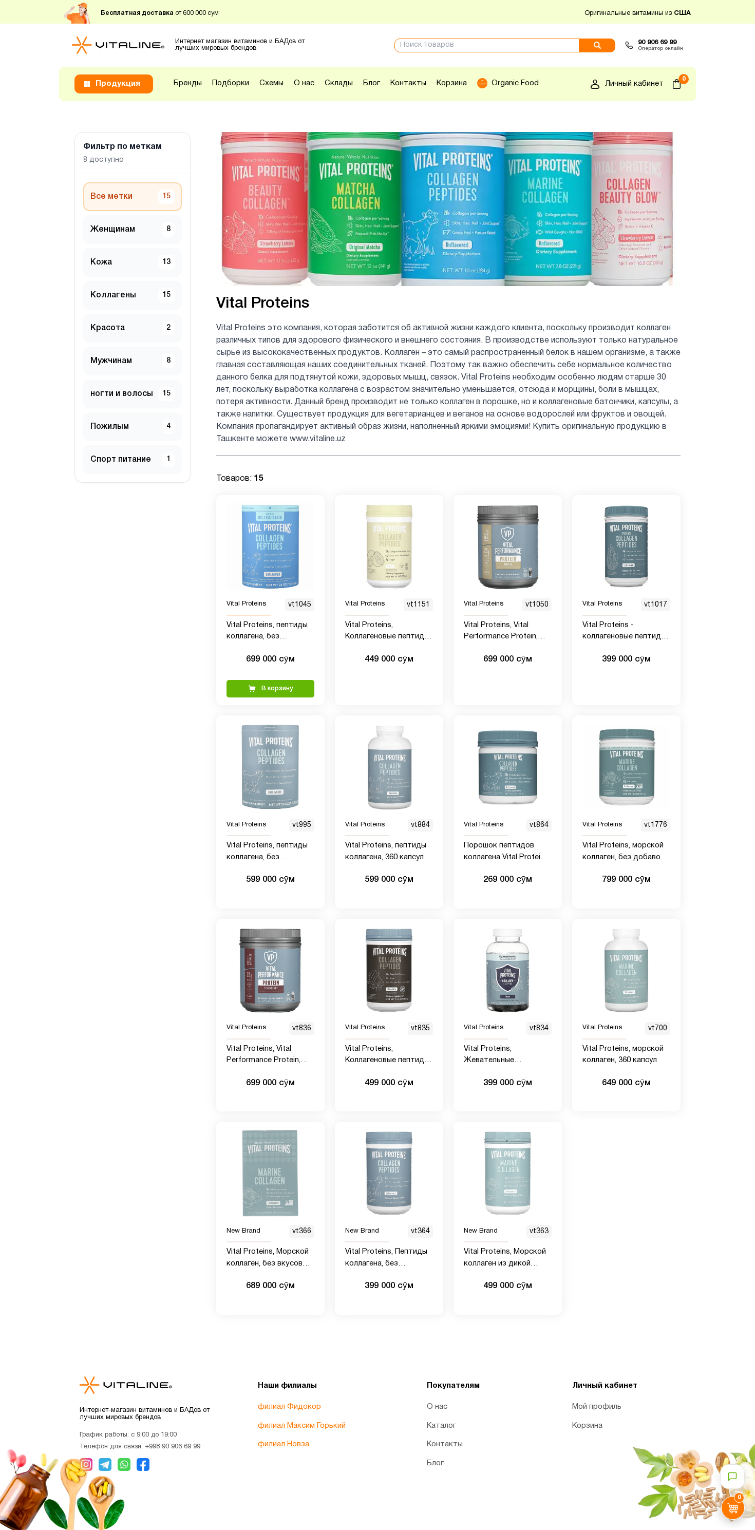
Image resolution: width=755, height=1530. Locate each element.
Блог (371, 83)
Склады (339, 83)
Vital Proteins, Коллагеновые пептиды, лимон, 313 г (388, 632)
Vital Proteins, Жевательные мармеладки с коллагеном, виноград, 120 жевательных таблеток (504, 1055)
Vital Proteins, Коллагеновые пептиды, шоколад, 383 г (388, 1055)
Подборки (230, 83)
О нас (304, 83)
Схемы (271, 83)
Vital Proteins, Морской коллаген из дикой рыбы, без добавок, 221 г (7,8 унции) (506, 1258)
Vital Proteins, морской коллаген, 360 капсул (623, 1054)
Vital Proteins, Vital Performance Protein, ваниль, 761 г (501, 632)
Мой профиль (596, 1406)
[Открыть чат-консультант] (732, 1476)
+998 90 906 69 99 (172, 1447)
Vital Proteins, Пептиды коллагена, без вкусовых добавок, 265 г (387, 1258)
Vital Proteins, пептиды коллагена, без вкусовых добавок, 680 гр (268, 632)
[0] (677, 84)
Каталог (441, 1425)
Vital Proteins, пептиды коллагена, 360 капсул (385, 851)
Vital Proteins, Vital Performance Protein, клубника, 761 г (263, 1055)
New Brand (243, 1231)
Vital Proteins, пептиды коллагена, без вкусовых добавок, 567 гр (268, 852)
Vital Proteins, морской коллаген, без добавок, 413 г (624, 852)
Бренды (188, 83)
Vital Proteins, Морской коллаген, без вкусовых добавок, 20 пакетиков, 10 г (269, 1258)
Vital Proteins (246, 604)
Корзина (452, 83)
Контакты (408, 83)
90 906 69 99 (657, 43)
